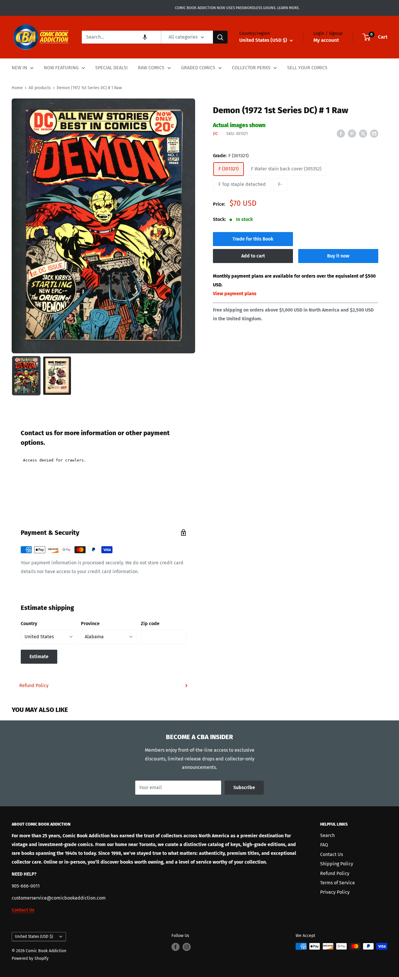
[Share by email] (374, 133)
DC (215, 133)
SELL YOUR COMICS (307, 67)
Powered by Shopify (30, 958)
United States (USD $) (34, 936)
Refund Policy (33, 685)
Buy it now (338, 256)
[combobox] (121, 37)
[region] (103, 225)
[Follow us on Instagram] (187, 947)
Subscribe (244, 787)
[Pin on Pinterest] (352, 133)
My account (326, 40)
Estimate (39, 656)
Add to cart (253, 256)
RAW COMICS (151, 67)
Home (17, 87)
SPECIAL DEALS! (111, 67)
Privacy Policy (335, 892)
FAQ (324, 845)
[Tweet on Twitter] (363, 133)
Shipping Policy (336, 864)
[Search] (220, 37)
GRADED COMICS (198, 67)
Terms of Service (337, 883)
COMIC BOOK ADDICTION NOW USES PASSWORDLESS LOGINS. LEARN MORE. (199, 8)
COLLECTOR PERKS (251, 67)
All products (40, 87)
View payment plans (234, 293)
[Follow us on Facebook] (175, 947)
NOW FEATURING (61, 67)
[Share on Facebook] (341, 133)
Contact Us (331, 854)
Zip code (150, 623)
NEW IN (19, 67)
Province (90, 623)
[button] (145, 37)
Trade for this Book (253, 239)
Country (29, 623)
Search (327, 835)
